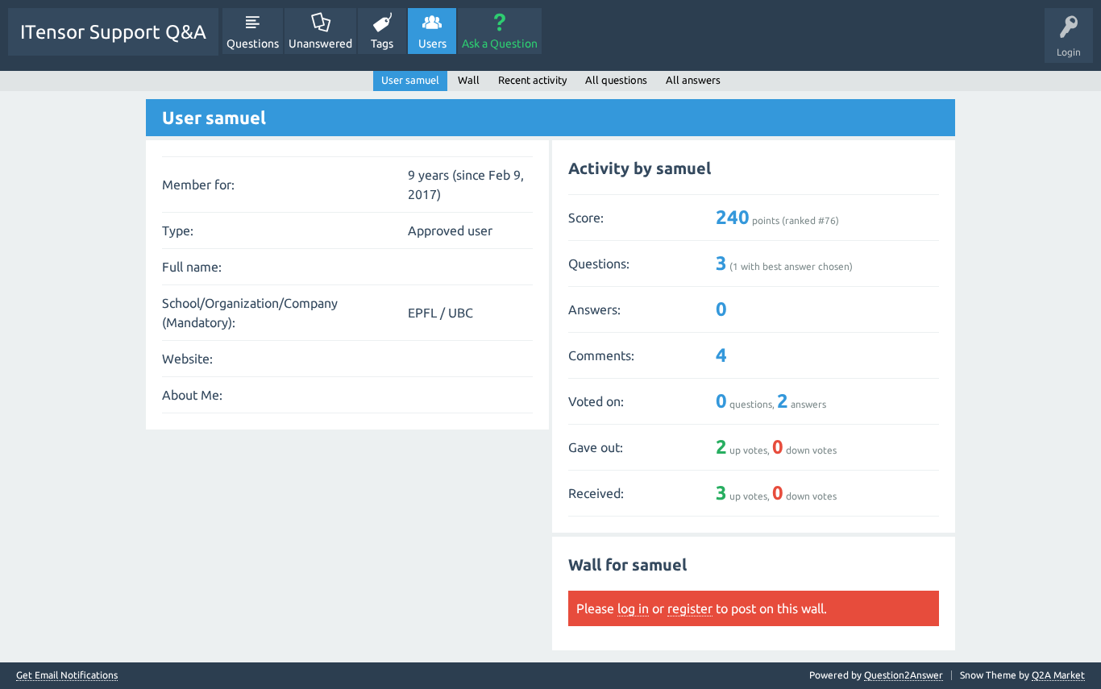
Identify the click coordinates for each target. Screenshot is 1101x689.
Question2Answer (903, 675)
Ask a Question (500, 43)
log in (633, 608)
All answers (693, 79)
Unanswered (320, 43)
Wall (469, 79)
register (690, 608)
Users (432, 43)
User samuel (410, 79)
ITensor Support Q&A (113, 32)
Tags (382, 43)
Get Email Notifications (67, 675)
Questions (252, 43)
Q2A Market (1058, 675)
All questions (616, 79)
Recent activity (532, 79)
